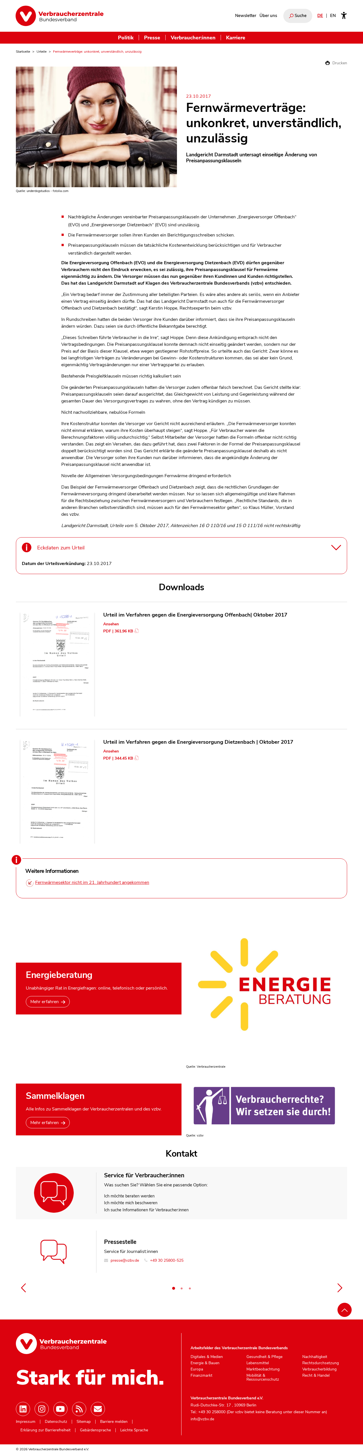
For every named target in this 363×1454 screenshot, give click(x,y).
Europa (197, 1369)
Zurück (23, 1287)
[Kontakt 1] (173, 1288)
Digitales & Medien (207, 1357)
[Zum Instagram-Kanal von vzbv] (42, 1409)
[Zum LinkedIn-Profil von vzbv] (23, 1409)
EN (333, 15)
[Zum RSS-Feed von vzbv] (79, 1409)
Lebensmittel (257, 1363)
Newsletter (245, 15)
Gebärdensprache (95, 1430)
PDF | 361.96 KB (118, 631)
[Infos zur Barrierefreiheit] (343, 16)
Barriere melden (114, 1422)
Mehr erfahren (44, 1002)
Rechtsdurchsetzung (320, 1363)
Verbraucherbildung (319, 1369)
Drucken (339, 63)
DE (320, 15)
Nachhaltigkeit (314, 1357)
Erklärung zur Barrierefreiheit (45, 1430)
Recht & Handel (316, 1376)
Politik (126, 37)
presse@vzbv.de (124, 1260)
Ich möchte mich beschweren (130, 1203)
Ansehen (111, 624)
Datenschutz (56, 1422)
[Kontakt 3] (190, 1288)
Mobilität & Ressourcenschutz (262, 1377)
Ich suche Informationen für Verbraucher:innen (146, 1210)
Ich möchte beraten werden (129, 1196)
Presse (152, 37)
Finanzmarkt (201, 1376)
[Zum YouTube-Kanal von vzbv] (60, 1409)
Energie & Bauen (205, 1363)
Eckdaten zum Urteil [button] (61, 547)
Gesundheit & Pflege (264, 1357)
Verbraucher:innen (193, 37)
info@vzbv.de (202, 1419)
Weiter (340, 1287)
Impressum (25, 1422)
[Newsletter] (98, 1409)
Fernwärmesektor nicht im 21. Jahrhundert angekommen (92, 882)
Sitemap (84, 1422)
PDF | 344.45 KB (118, 758)
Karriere (235, 37)
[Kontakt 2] (182, 1288)
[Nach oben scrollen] (344, 1310)
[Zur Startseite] (60, 16)
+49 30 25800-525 (166, 1260)
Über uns (268, 15)
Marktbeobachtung (263, 1369)
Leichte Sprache (134, 1430)
